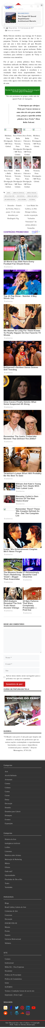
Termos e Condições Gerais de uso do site (19, 991)
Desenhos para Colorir (13, 811)
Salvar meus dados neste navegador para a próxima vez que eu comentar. (23, 677)
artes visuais (31, 192)
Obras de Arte (32, 196)
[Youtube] (33, 1009)
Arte (6, 771)
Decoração (8, 803)
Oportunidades (10, 875)
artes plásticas (18, 192)
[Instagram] (28, 1014)
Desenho (8, 807)
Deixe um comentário (13, 30)
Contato (7, 959)
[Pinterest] (22, 1009)
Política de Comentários (13, 979)
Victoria (32, 199)
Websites (8, 943)
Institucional (9, 963)
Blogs (7, 903)
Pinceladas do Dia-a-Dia (13, 879)
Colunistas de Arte (11, 911)
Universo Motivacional (13, 939)
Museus (7, 927)
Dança (7, 799)
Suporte (7, 935)
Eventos (7, 819)
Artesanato (8, 779)
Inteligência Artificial (12, 843)
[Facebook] (11, 1009)
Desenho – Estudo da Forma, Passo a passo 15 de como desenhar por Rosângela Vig (14, 212)
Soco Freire (22, 199)
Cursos (7, 795)
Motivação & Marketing (13, 859)
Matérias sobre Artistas (13, 855)
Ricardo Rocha (10, 199)
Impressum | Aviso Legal (13, 995)
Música (7, 863)
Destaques (8, 815)
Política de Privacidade (13, 975)
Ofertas (7, 867)
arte (8, 192)
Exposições (9, 823)
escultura (20, 196)
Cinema (7, 783)
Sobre (7, 983)
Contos (7, 791)
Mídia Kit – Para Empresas (14, 967)
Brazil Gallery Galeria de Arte (15, 907)
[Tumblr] (11, 1014)
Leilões (7, 847)
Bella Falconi (9, 196)
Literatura (8, 851)
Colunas (7, 788)
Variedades (8, 887)
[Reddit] (5, 1014)
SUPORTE (8, 987)
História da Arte (10, 839)
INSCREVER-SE (11, 923)
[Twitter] (17, 1009)
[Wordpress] (17, 1014)
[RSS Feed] (5, 1009)
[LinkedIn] (28, 1009)
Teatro (7, 883)
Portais (7, 931)
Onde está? (8, 871)
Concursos (8, 915)
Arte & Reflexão (11, 775)
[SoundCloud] (22, 1014)
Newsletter (8, 971)
